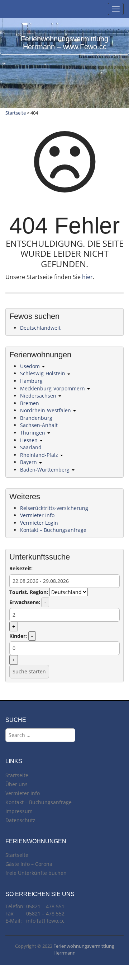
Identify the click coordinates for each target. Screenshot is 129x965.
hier (87, 277)
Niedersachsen (39, 395)
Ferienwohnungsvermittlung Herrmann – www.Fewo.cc (64, 43)
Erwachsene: (24, 602)
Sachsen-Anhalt (39, 425)
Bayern (29, 462)
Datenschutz (20, 820)
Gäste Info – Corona (28, 863)
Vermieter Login (39, 522)
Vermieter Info (37, 515)
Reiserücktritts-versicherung (54, 508)
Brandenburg (36, 417)
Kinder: (18, 635)
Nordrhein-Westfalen (46, 410)
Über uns (16, 784)
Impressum (19, 811)
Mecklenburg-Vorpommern (53, 388)
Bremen (29, 403)
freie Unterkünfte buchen (36, 872)
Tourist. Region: (28, 592)
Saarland (31, 447)
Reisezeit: (21, 568)
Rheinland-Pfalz (39, 454)
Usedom (30, 366)
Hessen (29, 440)
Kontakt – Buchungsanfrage (53, 529)
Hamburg (31, 380)
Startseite (15, 113)
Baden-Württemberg (45, 469)
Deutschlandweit (40, 327)
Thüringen (33, 432)
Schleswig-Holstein (43, 373)
